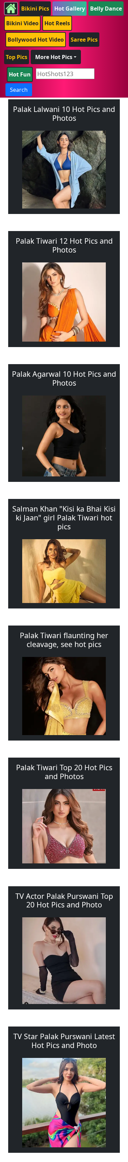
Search (19, 90)
